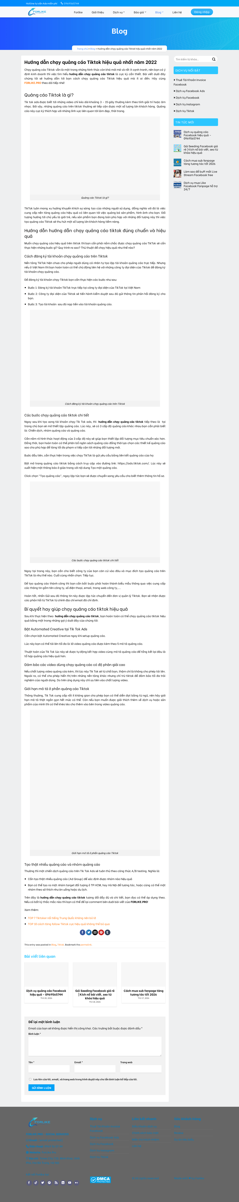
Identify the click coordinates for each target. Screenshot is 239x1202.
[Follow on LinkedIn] (63, 1183)
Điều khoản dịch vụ (144, 1126)
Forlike (78, 12)
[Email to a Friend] (95, 932)
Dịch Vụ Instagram (188, 104)
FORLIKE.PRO (32, 83)
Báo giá (139, 12)
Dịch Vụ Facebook (187, 97)
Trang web (126, 1062)
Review (178, 1133)
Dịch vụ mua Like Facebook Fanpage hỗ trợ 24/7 (201, 186)
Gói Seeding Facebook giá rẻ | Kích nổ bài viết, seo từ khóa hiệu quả (201, 149)
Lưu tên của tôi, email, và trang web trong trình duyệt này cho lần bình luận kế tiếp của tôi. (85, 1079)
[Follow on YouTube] (70, 1183)
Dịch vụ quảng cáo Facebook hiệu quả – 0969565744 (197, 135)
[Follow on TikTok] (36, 1183)
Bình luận (34, 1033)
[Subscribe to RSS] (56, 1183)
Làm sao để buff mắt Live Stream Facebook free (200, 173)
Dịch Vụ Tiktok (185, 111)
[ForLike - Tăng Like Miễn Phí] (43, 12)
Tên (31, 1062)
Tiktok (60, 944)
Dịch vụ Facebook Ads (190, 91)
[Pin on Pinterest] (101, 932)
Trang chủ (82, 48)
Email (78, 1062)
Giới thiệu (98, 12)
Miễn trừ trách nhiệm (146, 1139)
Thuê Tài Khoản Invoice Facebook (190, 82)
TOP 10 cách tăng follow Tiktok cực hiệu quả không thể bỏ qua (69, 924)
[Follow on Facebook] (29, 1183)
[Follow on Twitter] (43, 1183)
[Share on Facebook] (83, 932)
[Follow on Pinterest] (49, 1183)
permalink (86, 944)
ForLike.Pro (49, 1152)
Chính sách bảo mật (145, 1133)
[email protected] (51, 1140)
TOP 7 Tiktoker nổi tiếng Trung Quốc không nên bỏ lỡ (62, 918)
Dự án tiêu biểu (184, 1139)
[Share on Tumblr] (107, 932)
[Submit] (213, 59)
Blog (158, 12)
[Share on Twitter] (89, 932)
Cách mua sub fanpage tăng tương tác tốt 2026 (199, 162)
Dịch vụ (118, 12)
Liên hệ (177, 12)
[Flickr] (76, 1183)
